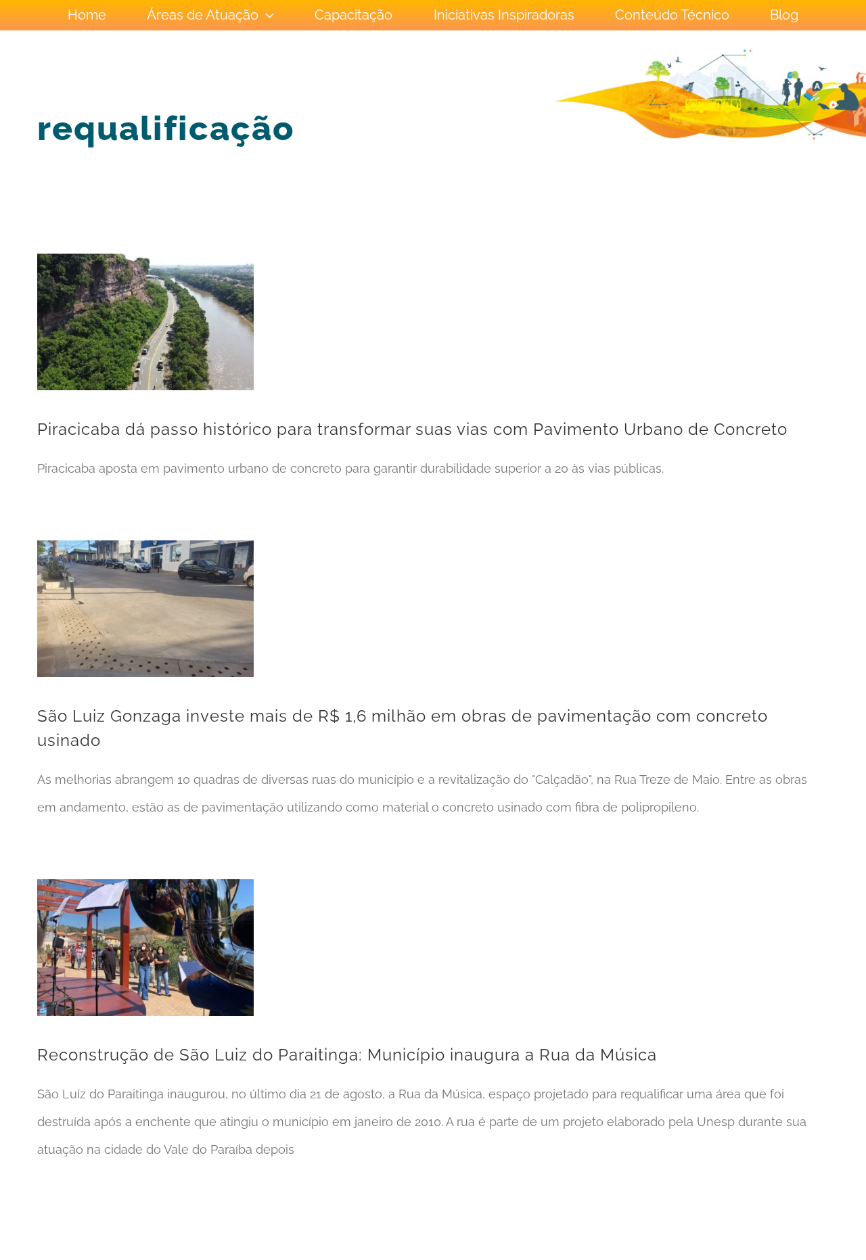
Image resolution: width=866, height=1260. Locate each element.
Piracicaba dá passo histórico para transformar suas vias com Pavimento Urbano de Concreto (412, 429)
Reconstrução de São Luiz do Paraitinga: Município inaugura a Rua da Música (347, 1055)
